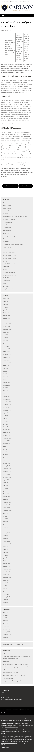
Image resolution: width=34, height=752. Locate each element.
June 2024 (5, 371)
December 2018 (7, 535)
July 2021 (5, 449)
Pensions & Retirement (9, 253)
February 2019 (6, 530)
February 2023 (6, 396)
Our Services (8, 709)
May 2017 (5, 588)
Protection (5, 261)
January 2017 (6, 597)
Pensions (5, 250)
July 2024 (5, 368)
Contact (3, 712)
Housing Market (7, 227)
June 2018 (5, 552)
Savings (5, 269)
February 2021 (6, 463)
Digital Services (22, 709)
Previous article (10, 186)
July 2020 (5, 482)
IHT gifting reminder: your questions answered (15, 667)
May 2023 (5, 388)
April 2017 (5, 591)
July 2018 (5, 549)
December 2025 (7, 321)
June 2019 (5, 519)
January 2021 (6, 466)
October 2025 (6, 326)
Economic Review (7, 213)
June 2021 (5, 452)
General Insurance (7, 222)
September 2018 (7, 544)
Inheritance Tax (7, 230)
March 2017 (6, 594)
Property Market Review (9, 255)
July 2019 (5, 516)
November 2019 (7, 505)
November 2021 (7, 438)
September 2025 (7, 329)
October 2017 (6, 574)
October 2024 (6, 360)
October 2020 (6, 474)
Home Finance (6, 225)
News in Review (7, 247)
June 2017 (5, 586)
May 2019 (5, 521)
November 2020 (7, 471)
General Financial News (9, 219)
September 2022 (7, 410)
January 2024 (6, 385)
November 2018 (7, 538)
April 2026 (5, 310)
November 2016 (7, 602)
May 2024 (5, 374)
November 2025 (7, 324)
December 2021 (7, 435)
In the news (6, 654)
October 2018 (6, 541)
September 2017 (7, 577)
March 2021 (6, 460)
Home (2, 709)
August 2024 (6, 365)
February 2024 (6, 382)
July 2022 (5, 416)
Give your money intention (10, 678)
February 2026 (6, 315)
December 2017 (7, 569)
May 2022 (5, 421)
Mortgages (5, 241)
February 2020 (6, 496)
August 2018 (6, 547)
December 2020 (7, 468)
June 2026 (5, 304)
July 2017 (5, 583)
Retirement (6, 266)
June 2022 (5, 418)
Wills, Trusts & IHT (7, 289)
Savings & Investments (9, 272)
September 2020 (7, 477)
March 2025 (6, 346)
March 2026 (6, 312)
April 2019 (5, 524)
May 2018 (5, 555)
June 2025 (5, 338)
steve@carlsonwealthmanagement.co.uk (20, 1)
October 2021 (6, 441)
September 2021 (7, 443)
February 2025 (6, 349)
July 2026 (5, 301)
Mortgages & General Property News (13, 244)
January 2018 (6, 566)
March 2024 (6, 379)
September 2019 (7, 510)
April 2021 (5, 457)
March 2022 (6, 427)
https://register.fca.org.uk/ (11, 727)
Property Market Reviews (9, 258)
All (3, 202)
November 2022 (7, 404)
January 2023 (6, 399)
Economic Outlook (7, 211)
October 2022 (6, 407)
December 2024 (7, 354)
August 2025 (6, 332)
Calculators (15, 709)
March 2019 (6, 527)
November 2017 (7, 572)
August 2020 (6, 480)
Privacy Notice (5, 747)
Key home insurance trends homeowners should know (17, 664)
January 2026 (6, 318)
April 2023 (5, 390)
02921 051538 (5, 1)
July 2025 (5, 335)
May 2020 (5, 488)
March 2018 (6, 560)
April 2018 (5, 558)
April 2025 (5, 343)
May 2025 (5, 340)
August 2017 (6, 580)
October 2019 (6, 507)
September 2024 (7, 363)
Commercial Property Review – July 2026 (14, 675)
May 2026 (5, 307)
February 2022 (6, 429)
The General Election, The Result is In (13, 644)
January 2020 (6, 499)
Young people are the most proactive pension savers (17, 681)
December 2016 (7, 599)
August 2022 (6, 413)
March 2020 (6, 494)
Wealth (4, 283)
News (28, 709)
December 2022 (7, 402)
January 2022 (6, 432)
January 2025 (6, 351)
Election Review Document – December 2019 (15, 216)
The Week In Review (8, 278)
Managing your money (9, 236)
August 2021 (6, 446)
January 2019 (6, 533)
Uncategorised (6, 280)
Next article (25, 186)
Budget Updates (7, 208)
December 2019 (7, 502)
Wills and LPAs (6, 286)
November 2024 (7, 357)
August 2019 (6, 513)
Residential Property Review (10, 264)
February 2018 (6, 563)
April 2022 (5, 424)
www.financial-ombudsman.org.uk (9, 743)
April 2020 (5, 491)
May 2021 (5, 455)
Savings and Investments (9, 275)
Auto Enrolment (7, 205)
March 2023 (6, 393)
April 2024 (5, 377)
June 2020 (5, 485)
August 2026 (6, 298)
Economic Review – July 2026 (10, 672)
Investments (6, 233)
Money (4, 239)
